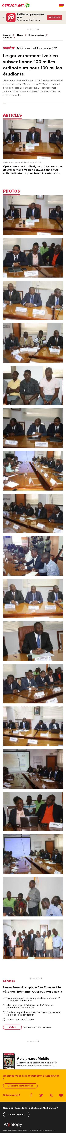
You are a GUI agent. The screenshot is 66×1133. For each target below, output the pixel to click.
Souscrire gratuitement (20, 1086)
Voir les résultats (32, 1027)
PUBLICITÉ (32, 29)
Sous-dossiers (36, 35)
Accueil (7, 35)
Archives (47, 1027)
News (20, 35)
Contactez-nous (16, 1114)
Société (7, 37)
